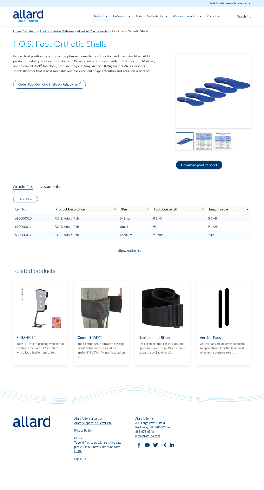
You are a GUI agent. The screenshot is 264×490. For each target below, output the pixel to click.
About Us (192, 16)
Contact (211, 16)
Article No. (23, 186)
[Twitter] (155, 445)
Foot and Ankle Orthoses (57, 31)
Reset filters (25, 199)
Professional (119, 16)
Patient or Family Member (150, 16)
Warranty (178, 16)
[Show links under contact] (219, 16)
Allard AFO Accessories (93, 31)
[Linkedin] (172, 445)
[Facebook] (139, 445)
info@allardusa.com (147, 436)
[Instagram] (163, 445)
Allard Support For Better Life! (93, 423)
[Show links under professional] (129, 16)
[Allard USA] (28, 14)
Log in (78, 459)
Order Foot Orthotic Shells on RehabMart (48, 84)
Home (17, 31)
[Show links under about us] (200, 16)
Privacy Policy (83, 430)
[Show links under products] (106, 16)
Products (99, 16)
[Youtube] (147, 445)
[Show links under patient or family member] (166, 16)
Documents (49, 186)
